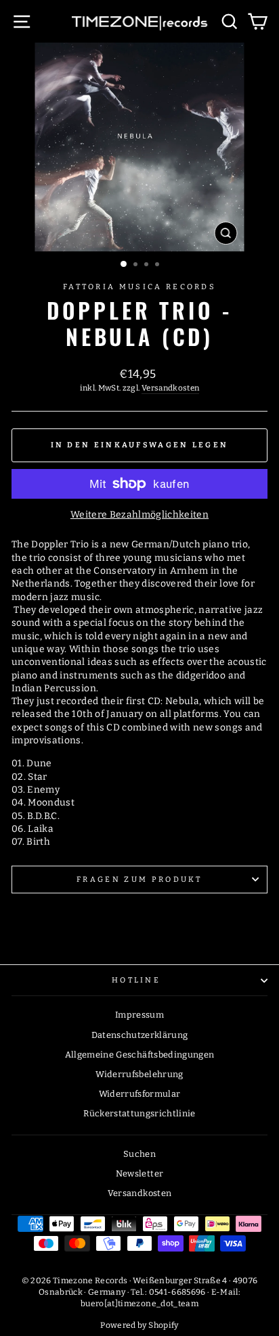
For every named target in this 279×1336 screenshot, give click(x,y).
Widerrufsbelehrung (139, 1074)
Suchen (139, 1154)
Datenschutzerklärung (139, 1035)
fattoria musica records (139, 286)
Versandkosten (171, 388)
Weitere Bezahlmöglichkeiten (139, 514)
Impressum (139, 1015)
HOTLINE (136, 980)
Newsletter (139, 1173)
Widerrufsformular (140, 1094)
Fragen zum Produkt (139, 879)
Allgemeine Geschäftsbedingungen (140, 1054)
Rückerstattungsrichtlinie (139, 1113)
